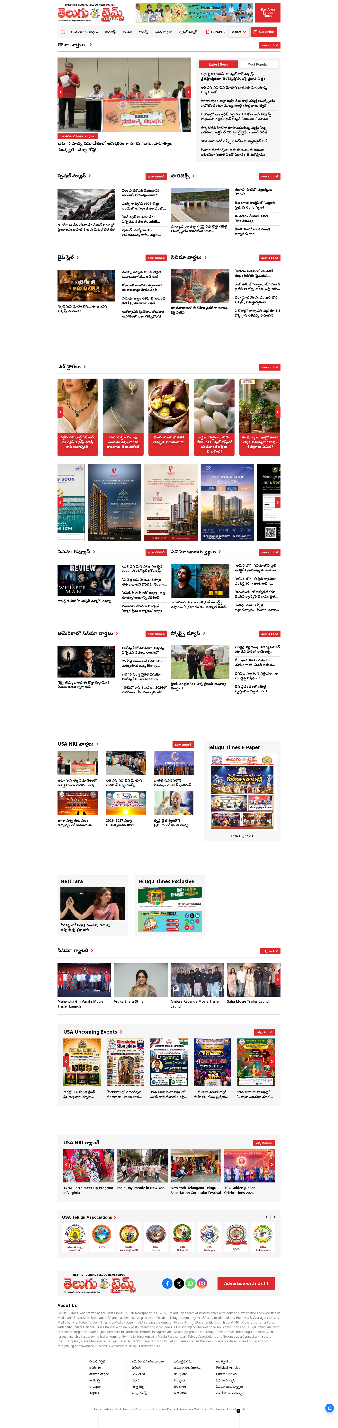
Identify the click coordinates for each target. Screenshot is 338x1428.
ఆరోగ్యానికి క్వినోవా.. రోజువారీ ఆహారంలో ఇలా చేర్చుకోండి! (143, 314)
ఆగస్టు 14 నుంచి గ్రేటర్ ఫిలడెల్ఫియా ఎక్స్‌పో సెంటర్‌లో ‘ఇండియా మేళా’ (82, 1069)
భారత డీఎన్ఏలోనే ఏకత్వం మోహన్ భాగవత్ (172, 783)
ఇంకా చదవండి (269, 45)
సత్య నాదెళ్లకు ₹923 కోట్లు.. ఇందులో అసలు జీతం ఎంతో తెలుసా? (142, 209)
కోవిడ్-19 (95, 1368)
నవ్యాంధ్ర (179, 1381)
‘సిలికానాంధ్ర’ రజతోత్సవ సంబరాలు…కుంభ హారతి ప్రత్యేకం (125, 1069)
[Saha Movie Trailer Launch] (197, 980)
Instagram (202, 1283)
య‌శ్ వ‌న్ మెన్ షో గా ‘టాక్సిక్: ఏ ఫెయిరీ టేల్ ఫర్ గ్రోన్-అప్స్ (143, 569)
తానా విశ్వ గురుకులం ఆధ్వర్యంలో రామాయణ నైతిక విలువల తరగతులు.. (77, 826)
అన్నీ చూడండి (270, 951)
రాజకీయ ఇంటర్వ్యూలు (230, 1393)
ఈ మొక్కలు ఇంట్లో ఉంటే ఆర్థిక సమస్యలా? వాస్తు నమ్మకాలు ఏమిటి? (259, 417)
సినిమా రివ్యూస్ (225, 1381)
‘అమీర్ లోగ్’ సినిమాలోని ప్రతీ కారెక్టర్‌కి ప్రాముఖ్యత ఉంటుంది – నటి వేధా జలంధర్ (256, 571)
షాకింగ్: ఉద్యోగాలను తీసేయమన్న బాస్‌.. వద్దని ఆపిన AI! (140, 235)
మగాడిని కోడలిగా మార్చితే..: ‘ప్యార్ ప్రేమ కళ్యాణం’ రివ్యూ (142, 609)
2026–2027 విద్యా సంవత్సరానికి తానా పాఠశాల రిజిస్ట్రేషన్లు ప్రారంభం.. (120, 828)
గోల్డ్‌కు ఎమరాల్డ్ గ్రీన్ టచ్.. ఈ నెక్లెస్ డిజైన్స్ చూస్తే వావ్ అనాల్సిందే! (77, 417)
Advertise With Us (192, 1410)
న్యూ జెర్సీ (138, 1387)
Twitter (179, 1283)
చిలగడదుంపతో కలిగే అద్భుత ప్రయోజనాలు (168, 417)
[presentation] (60, 92)
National (180, 1393)
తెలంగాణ (180, 1387)
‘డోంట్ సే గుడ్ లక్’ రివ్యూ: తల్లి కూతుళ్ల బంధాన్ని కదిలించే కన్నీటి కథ (143, 598)
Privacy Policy (166, 1410)
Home (63, 32)
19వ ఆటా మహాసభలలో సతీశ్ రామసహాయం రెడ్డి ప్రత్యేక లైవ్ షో (169, 1069)
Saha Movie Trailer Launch (192, 1002)
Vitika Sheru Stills (72, 1002)
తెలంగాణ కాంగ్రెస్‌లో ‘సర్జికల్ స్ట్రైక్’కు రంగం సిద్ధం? (255, 205)
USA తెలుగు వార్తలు (84, 32)
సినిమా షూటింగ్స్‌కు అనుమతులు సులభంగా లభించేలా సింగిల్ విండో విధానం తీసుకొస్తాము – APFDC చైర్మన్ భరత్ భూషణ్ (234, 155)
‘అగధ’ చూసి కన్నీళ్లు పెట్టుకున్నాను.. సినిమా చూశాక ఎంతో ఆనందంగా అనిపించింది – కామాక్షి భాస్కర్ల (256, 612)
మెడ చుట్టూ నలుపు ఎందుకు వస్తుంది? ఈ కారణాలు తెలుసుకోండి (123, 417)
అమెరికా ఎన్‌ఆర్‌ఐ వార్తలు (148, 1362)
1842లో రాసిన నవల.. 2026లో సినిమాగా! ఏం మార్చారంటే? (144, 690)
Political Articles (228, 1368)
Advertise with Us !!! (246, 1284)
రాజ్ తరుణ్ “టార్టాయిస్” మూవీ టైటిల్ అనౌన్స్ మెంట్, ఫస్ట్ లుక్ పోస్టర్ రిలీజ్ (257, 289)
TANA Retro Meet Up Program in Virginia (88, 1172)
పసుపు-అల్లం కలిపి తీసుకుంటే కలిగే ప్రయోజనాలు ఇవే (143, 301)
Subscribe (266, 32)
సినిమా (127, 32)
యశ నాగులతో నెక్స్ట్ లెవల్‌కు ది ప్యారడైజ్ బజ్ (234, 141)
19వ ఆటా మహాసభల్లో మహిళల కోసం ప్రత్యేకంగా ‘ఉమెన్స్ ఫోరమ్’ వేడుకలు (212, 1069)
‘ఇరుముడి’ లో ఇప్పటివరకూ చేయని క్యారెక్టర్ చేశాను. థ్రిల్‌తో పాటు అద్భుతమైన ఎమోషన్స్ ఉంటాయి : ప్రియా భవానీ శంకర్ (257, 599)
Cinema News (226, 1374)
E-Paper (218, 32)
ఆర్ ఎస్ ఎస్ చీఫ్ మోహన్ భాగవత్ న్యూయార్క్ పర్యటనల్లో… (124, 786)
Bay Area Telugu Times (268, 12)
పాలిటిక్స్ (110, 32)
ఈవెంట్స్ (94, 1381)
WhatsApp (190, 1283)
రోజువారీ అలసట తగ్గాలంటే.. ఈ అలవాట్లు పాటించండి (143, 288)
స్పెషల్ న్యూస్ (188, 32)
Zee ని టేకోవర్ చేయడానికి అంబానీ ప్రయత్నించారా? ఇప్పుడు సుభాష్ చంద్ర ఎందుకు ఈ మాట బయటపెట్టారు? (144, 198)
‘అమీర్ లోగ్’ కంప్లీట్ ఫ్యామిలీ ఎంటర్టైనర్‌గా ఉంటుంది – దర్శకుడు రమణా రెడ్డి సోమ (255, 584)
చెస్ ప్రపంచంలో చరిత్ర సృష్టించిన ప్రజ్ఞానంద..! (251, 689)
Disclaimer (218, 1410)
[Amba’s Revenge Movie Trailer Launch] (141, 980)
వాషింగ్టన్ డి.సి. (183, 1362)
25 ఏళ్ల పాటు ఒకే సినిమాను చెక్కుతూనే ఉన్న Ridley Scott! (142, 666)
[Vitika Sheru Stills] (84, 980)
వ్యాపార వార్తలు (99, 1374)
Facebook (167, 1283)
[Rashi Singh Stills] (253, 980)
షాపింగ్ (136, 1368)
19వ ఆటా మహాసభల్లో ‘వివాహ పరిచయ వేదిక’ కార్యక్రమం (256, 1069)
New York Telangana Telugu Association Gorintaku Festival (196, 1172)
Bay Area (138, 1374)
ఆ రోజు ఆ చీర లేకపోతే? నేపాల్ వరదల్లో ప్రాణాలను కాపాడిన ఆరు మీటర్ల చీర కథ (86, 227)
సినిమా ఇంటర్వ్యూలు (229, 1387)
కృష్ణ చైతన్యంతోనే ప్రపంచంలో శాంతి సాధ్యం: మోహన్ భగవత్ (172, 826)
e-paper (95, 1387)
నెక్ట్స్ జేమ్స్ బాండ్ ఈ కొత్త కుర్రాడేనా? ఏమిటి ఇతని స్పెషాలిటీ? (84, 685)
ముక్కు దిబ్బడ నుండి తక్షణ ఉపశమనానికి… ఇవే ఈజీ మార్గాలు (141, 277)
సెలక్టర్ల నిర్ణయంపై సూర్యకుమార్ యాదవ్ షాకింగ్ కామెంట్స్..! (257, 649)
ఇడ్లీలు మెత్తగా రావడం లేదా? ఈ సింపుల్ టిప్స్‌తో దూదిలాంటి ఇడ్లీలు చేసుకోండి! (214, 417)
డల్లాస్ (135, 1381)
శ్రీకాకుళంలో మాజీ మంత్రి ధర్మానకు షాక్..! (252, 232)
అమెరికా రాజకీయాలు (75, 137)
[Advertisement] (169, 346)
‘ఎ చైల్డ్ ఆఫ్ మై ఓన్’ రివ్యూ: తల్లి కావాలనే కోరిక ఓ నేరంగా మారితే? (143, 585)
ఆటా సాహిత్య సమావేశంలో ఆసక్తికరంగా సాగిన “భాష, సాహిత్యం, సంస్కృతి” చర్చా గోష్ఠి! (77, 788)
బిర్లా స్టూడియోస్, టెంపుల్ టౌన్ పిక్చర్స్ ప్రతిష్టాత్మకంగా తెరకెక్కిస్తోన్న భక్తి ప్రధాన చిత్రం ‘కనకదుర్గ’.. (233, 79)
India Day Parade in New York (142, 1170)
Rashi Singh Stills (241, 1002)
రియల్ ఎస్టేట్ (97, 1362)
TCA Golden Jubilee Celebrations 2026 (249, 1172)
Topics (94, 1393)
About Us (112, 1410)
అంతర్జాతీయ (224, 1362)
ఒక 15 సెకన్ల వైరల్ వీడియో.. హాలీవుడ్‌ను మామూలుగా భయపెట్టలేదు (142, 680)
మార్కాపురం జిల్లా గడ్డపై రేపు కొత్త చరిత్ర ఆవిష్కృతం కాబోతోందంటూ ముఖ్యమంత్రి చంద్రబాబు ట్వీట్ (238, 103)
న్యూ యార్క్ (139, 1393)
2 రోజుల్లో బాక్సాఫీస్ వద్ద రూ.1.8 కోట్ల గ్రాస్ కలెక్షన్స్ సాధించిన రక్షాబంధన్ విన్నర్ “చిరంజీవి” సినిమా (236, 117)
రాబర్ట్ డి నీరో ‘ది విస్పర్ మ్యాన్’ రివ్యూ (84, 601)
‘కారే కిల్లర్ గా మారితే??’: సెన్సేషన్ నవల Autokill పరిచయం (139, 222)
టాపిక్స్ (143, 32)
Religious (181, 1374)
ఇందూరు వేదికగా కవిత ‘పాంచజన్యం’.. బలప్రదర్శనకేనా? (251, 221)
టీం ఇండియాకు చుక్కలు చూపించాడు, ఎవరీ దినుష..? (255, 663)
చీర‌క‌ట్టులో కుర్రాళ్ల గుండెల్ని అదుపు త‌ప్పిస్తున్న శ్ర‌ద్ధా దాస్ (85, 927)
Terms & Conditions (137, 1410)
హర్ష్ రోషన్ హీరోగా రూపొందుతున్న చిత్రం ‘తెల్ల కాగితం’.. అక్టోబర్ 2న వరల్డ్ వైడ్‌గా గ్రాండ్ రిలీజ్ (234, 130)
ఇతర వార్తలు (163, 32)
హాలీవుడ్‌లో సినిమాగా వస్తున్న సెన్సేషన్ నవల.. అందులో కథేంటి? (143, 653)
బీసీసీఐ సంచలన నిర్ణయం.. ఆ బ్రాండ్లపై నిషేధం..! (256, 676)
